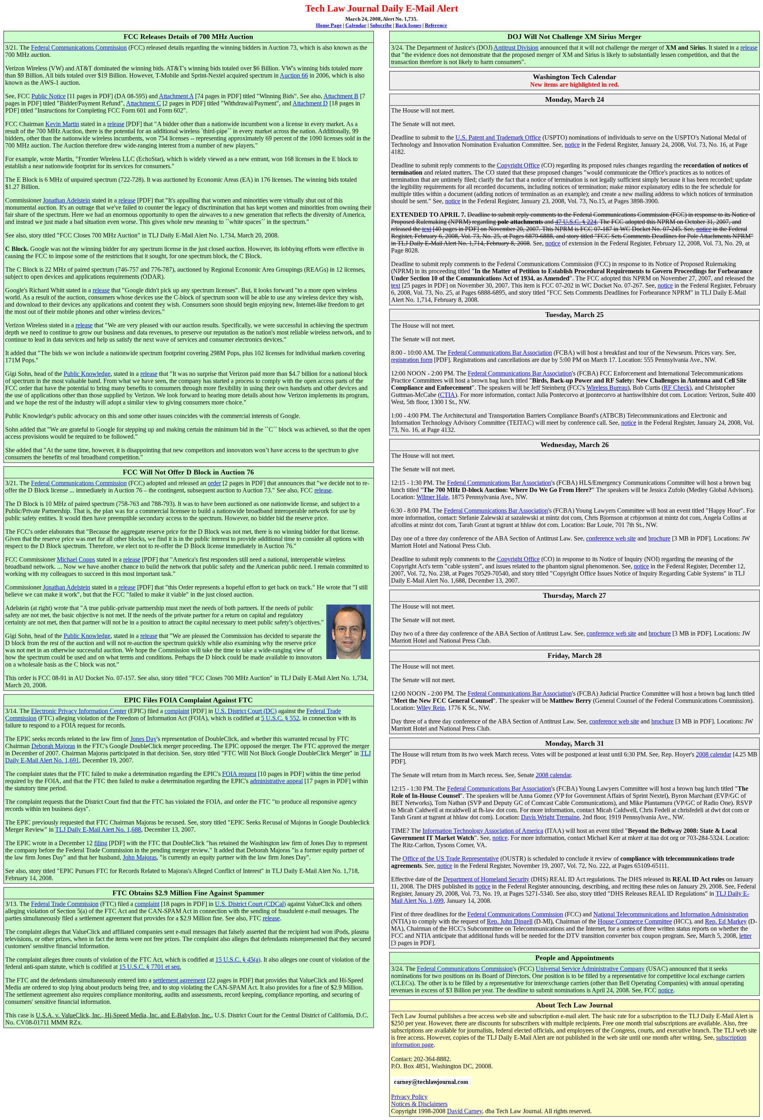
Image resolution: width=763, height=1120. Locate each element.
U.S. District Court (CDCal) (250, 903)
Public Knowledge (87, 373)
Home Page (329, 25)
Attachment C (143, 103)
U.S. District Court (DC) (246, 711)
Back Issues (408, 25)
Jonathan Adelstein (66, 200)
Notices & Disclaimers (419, 1104)
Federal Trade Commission (65, 903)
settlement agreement (179, 980)
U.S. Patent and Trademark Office (498, 137)
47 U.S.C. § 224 (575, 221)
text (426, 229)
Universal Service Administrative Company (590, 968)
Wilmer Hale (432, 497)
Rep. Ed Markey (726, 921)
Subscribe (381, 25)
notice (572, 144)
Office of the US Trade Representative (451, 858)
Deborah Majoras (53, 746)
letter (745, 935)
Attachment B (340, 96)
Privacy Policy (409, 1096)
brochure (659, 538)
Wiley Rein (430, 707)
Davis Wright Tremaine (550, 817)
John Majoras (140, 857)
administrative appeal (276, 781)
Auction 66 (294, 75)
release (115, 124)
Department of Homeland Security (486, 879)
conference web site (611, 538)
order (214, 483)
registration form (411, 359)
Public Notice (48, 96)
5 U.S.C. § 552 (280, 718)
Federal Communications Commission (79, 47)
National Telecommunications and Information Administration (670, 914)
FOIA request (239, 773)
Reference (436, 25)
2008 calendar (713, 754)
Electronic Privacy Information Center (78, 711)
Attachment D (310, 103)
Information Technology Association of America (482, 830)
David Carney (464, 1111)
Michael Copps (76, 559)
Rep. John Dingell (510, 921)
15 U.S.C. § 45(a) (237, 959)
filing (100, 843)
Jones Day (143, 738)
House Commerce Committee (635, 921)
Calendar (355, 25)
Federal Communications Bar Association (500, 352)
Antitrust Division (516, 47)
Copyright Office (518, 165)
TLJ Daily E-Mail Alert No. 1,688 (98, 829)
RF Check (676, 387)
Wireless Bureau (607, 387)
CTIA (447, 394)
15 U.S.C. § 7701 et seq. (150, 966)
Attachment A (176, 96)
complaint (177, 711)
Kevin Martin (62, 124)
